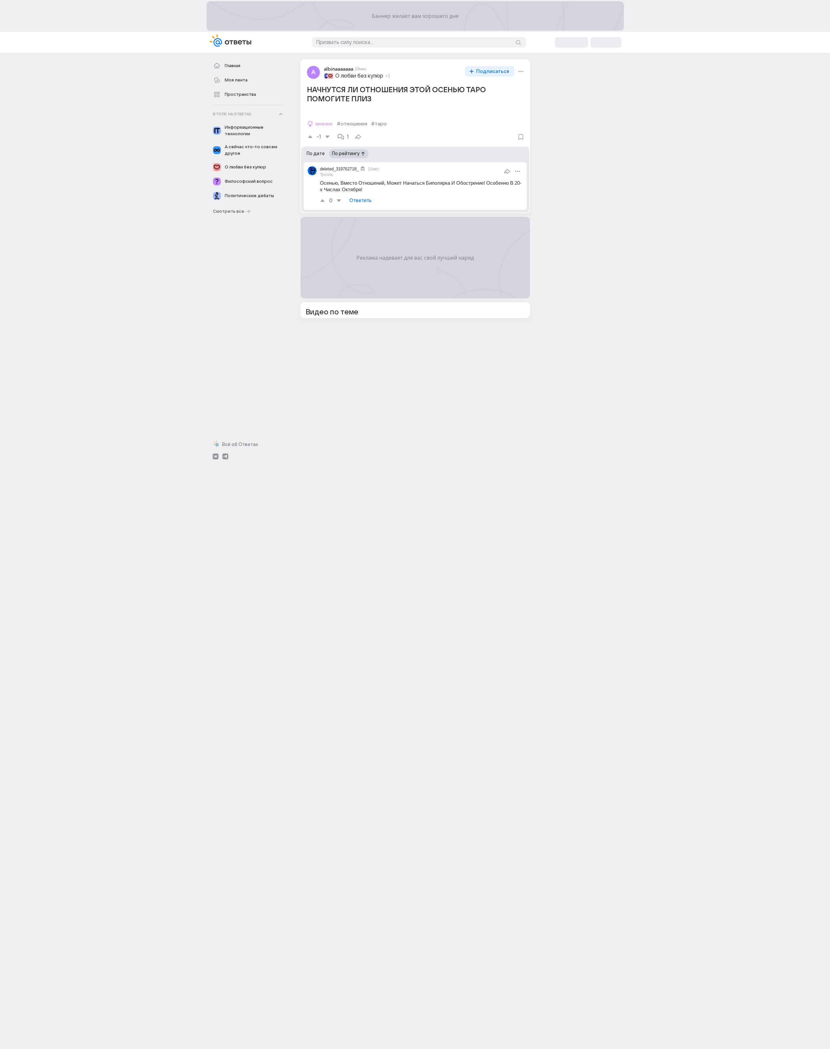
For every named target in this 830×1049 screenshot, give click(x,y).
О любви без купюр (359, 76)
